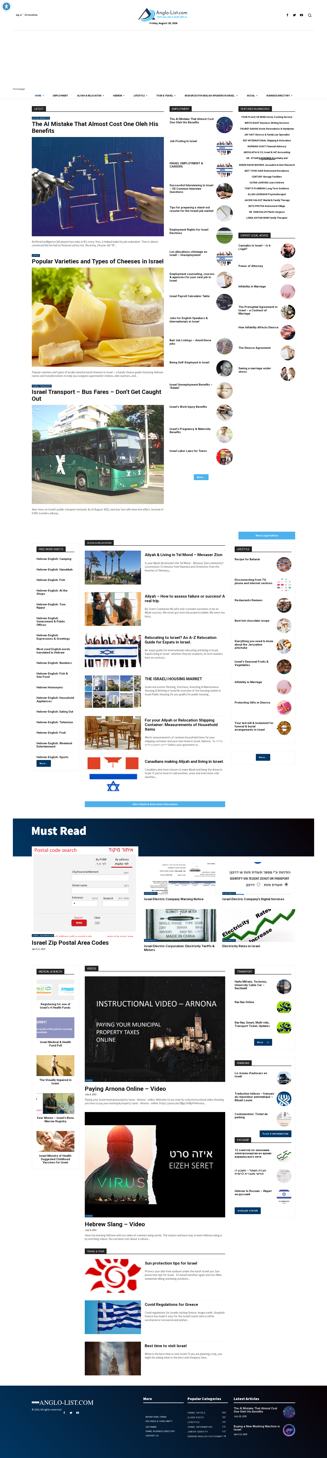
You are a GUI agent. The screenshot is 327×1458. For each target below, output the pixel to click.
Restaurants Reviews (248, 600)
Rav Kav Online (244, 1002)
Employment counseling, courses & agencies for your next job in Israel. (192, 277)
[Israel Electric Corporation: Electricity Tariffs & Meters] (180, 925)
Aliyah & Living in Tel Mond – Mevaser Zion (183, 555)
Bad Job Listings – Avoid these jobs (190, 342)
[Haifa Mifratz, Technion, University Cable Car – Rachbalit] (284, 986)
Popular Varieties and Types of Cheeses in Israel (98, 261)
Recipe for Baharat (247, 559)
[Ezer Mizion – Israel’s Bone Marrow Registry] (55, 1103)
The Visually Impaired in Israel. (55, 1081)
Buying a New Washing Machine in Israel (257, 1428)
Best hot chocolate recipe (252, 620)
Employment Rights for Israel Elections (189, 231)
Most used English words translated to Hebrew (53, 650)
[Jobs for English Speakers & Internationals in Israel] (224, 324)
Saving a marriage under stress (254, 370)
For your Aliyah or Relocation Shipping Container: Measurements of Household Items (181, 725)
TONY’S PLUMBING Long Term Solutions (266, 188)
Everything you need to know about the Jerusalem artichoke (254, 644)
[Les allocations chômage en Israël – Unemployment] (224, 258)
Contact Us (152, 1436)
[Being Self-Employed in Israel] (224, 368)
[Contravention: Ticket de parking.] (284, 1119)
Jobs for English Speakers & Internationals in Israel (189, 319)
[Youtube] (301, 15)
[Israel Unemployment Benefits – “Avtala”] (224, 390)
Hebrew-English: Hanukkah (55, 569)
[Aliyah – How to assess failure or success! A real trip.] (113, 609)
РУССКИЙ (243, 1140)
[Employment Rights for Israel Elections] (224, 235)
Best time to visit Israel (166, 1346)
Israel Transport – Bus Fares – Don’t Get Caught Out (96, 395)
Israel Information (43, 935)
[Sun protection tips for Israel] (113, 1276)
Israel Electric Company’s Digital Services (253, 899)
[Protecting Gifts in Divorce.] (284, 707)
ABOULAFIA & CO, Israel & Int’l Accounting (267, 152)
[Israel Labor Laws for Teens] (224, 457)
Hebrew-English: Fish (51, 580)
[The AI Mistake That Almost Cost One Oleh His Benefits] (98, 186)
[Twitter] (294, 15)
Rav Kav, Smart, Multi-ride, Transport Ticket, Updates (252, 1024)
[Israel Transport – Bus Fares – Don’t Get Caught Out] (98, 454)
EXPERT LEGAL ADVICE (254, 235)
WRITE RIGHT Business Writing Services (267, 123)
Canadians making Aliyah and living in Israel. (184, 761)
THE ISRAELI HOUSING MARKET (173, 679)
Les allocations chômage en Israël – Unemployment (188, 253)
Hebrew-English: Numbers (54, 663)
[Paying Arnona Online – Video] (155, 1029)
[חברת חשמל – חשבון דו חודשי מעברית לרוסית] (284, 1175)
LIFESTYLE (243, 549)
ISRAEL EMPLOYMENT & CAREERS (186, 165)
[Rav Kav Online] (284, 1007)
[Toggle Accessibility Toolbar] (6, 6)
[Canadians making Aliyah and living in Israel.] (113, 774)
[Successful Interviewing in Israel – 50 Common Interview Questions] (224, 191)
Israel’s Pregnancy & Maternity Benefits (190, 430)
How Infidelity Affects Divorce (258, 327)
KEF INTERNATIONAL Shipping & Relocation (267, 140)
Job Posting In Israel (183, 141)
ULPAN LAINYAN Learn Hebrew (267, 182)
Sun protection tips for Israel (171, 1263)
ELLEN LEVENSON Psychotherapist (267, 194)
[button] (309, 15)
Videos (89, 1080)
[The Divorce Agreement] (287, 353)
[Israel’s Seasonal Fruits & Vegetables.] (284, 666)
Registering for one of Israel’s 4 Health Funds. (55, 1006)
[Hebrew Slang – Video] (155, 1165)
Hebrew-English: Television (55, 722)
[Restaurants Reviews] (284, 605)
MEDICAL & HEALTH (50, 971)
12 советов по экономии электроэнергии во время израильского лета (253, 1153)
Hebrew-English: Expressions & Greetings (53, 637)
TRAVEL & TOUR (95, 1251)
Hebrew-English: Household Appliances (55, 699)
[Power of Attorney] (287, 271)
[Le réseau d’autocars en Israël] (284, 1078)
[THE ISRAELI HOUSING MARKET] (113, 691)
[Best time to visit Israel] (113, 1358)
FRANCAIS (243, 1063)
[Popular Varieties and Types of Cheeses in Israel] (98, 317)
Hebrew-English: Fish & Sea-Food (52, 675)
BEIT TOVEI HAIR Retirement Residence (267, 171)
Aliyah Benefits (41, 118)
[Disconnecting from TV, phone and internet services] (284, 585)
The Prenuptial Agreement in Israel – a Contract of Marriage (257, 310)
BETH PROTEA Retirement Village (266, 206)
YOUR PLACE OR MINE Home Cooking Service (266, 117)
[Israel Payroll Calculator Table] (224, 302)
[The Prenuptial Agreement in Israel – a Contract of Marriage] (287, 312)
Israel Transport (42, 386)
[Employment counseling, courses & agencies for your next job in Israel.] (224, 280)
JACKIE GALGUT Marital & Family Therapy (267, 200)
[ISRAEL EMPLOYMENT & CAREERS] (224, 169)
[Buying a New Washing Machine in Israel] (289, 1430)
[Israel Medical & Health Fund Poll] (55, 1027)
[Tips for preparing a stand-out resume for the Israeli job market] (224, 213)
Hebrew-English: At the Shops (52, 592)
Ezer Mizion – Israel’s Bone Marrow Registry (55, 1119)
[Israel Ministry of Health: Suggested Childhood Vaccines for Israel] (55, 1141)
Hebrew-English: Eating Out (55, 711)
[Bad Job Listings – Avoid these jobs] (224, 346)
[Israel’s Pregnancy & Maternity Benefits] (224, 435)
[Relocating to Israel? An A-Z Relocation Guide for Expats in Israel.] (113, 650)
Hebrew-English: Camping (54, 559)
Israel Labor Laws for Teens (188, 451)
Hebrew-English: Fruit (51, 732)
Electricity (151, 893)
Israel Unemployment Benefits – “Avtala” (191, 386)
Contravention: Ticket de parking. (251, 1115)
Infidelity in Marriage (252, 286)
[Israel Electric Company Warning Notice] (180, 878)
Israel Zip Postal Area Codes (70, 942)
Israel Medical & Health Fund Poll (55, 1043)
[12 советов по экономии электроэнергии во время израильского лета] (284, 1155)
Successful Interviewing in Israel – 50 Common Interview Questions (191, 189)
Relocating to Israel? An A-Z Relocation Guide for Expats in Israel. (180, 639)
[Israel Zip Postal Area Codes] (85, 891)
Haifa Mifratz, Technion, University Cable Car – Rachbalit (251, 985)
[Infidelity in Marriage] (287, 291)
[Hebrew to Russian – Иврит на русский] (284, 1196)
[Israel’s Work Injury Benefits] (224, 413)
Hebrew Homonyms (50, 687)
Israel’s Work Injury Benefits (188, 407)
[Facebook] (287, 15)
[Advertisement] (163, 58)
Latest (36, 255)
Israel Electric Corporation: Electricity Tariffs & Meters (179, 948)
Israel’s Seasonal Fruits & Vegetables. (252, 663)
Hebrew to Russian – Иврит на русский (253, 1192)
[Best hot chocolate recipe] (284, 625)
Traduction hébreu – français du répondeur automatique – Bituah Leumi (254, 1097)
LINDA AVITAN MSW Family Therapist (266, 218)
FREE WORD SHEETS (51, 549)
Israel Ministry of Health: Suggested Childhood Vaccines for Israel (55, 1159)
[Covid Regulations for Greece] (113, 1317)
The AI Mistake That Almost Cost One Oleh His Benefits (95, 127)
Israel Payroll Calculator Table (190, 296)
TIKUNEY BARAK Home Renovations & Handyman (267, 129)
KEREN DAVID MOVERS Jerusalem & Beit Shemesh (267, 165)
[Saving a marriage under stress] (287, 373)
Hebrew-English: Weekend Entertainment (54, 745)
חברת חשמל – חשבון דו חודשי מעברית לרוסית (250, 1172)
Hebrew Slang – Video (115, 1224)
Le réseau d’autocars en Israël (251, 1074)
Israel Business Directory (160, 1431)
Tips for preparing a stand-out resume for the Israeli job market (191, 209)
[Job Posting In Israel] (224, 147)
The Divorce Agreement (254, 348)
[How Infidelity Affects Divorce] (287, 332)
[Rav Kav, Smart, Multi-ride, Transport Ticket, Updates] (284, 1027)
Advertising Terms (156, 1417)
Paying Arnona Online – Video (125, 1088)
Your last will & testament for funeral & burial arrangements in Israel (254, 726)
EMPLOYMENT (180, 108)
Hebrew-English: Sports (52, 757)
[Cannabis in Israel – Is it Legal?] (287, 250)
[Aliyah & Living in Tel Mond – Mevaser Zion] (113, 567)
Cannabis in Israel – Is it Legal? (254, 247)
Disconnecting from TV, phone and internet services (253, 581)
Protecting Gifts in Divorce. (253, 702)
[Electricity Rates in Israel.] (258, 925)
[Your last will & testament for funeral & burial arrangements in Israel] (284, 728)
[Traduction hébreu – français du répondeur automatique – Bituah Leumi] (284, 1098)
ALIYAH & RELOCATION (99, 543)
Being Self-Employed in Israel (189, 362)
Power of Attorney (250, 266)
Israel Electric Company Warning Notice (174, 899)
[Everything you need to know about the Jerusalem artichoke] (284, 646)
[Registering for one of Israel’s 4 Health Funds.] (55, 989)
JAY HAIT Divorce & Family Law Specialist (267, 134)
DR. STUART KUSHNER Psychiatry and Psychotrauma (266, 158)
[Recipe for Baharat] (284, 564)
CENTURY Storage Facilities (267, 176)
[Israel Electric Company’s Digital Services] (258, 878)
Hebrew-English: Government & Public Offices (51, 622)
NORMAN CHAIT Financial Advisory (267, 146)
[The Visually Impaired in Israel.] (55, 1065)
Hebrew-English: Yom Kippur (51, 606)
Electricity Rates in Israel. (241, 946)
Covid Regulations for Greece (171, 1304)
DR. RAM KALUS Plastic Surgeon (267, 212)
